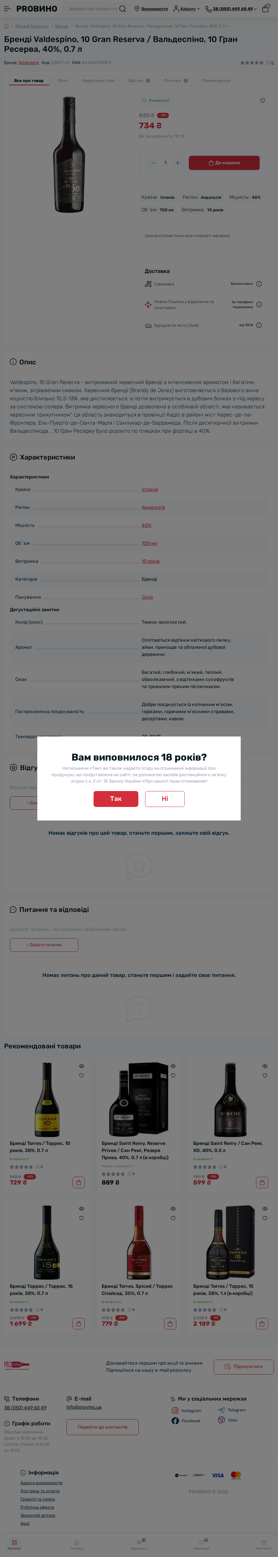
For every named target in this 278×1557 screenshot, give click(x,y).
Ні (165, 799)
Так (116, 799)
